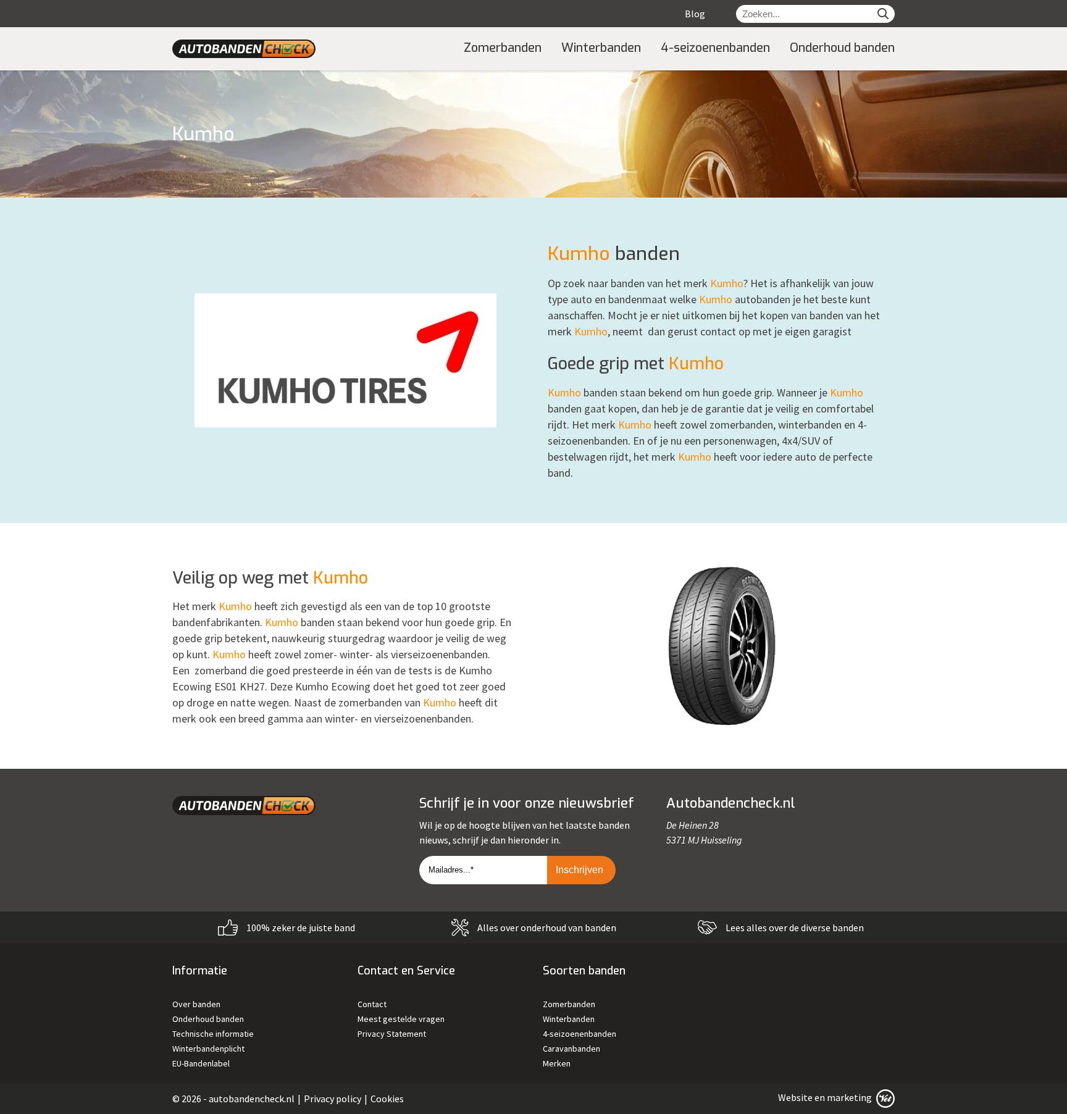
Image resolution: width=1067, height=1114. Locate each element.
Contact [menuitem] (372, 1004)
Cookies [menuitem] (387, 1098)
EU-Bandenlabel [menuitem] (201, 1063)
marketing (849, 1097)
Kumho (579, 253)
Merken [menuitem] (557, 1063)
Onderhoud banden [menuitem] (842, 48)
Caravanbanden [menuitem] (571, 1048)
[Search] (883, 13)
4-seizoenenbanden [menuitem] (715, 48)
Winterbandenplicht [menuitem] (208, 1048)
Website (795, 1097)
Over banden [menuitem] (196, 1004)
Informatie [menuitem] (199, 970)
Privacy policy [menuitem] (332, 1098)
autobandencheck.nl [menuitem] (252, 1098)
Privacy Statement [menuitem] (392, 1033)
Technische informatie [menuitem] (213, 1033)
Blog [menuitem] (695, 13)
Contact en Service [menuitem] (406, 970)
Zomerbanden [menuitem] (503, 48)
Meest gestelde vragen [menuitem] (401, 1018)
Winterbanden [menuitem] (601, 48)
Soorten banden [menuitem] (584, 970)
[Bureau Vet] (884, 1097)
